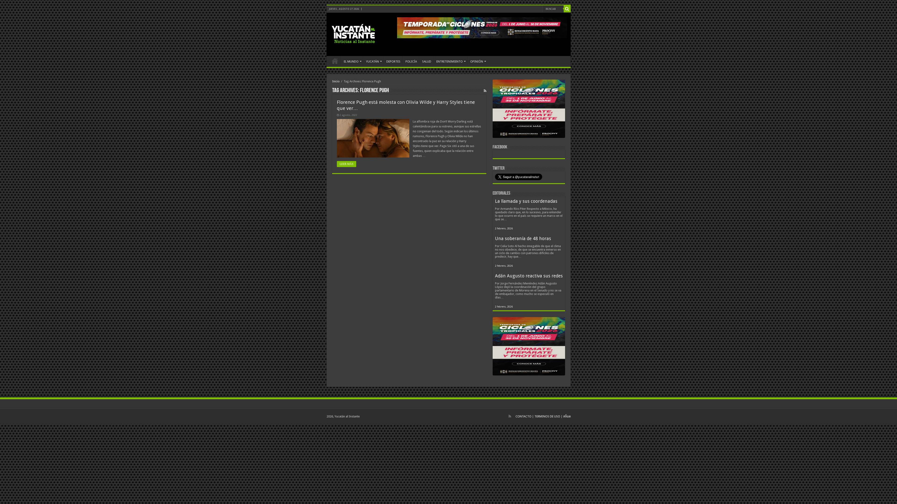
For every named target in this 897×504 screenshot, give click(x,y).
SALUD (426, 61)
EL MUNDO (351, 61)
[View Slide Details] (529, 110)
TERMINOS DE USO (547, 416)
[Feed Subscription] (485, 91)
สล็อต (567, 416)
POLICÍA (411, 61)
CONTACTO (523, 416)
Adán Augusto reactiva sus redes (529, 276)
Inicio (336, 81)
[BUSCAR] (567, 8)
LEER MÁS (346, 164)
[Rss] (510, 416)
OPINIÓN (476, 61)
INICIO (335, 61)
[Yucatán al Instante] (353, 33)
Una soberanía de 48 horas (523, 238)
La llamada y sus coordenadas (526, 201)
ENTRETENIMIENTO (449, 61)
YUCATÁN (372, 61)
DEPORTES (393, 61)
